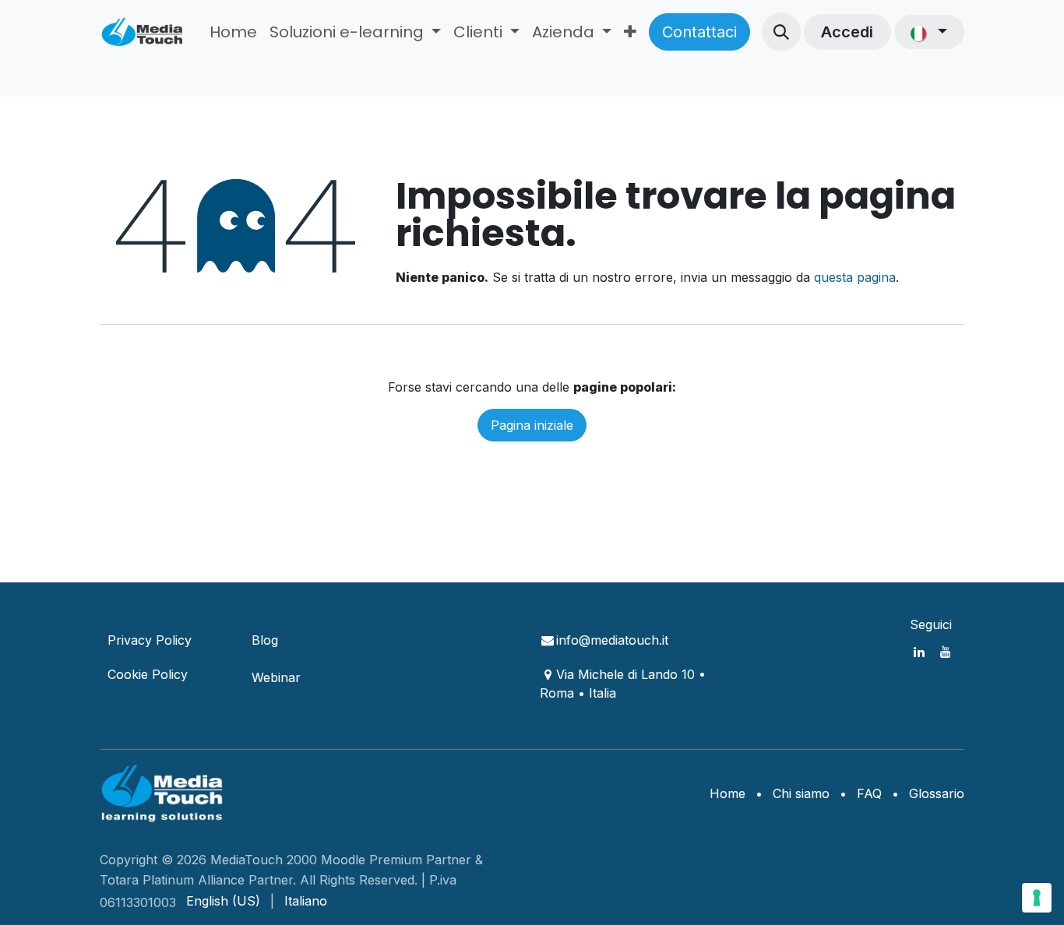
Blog (265, 640)
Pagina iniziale (532, 425)
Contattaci (699, 32)
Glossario (936, 793)
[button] (781, 31)
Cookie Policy (147, 674)
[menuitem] (233, 32)
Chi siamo (801, 793)
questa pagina (855, 277)
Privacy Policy (149, 640)
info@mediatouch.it (612, 640)
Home (727, 793)
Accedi (847, 32)
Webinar (276, 677)
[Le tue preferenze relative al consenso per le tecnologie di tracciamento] (1037, 898)
